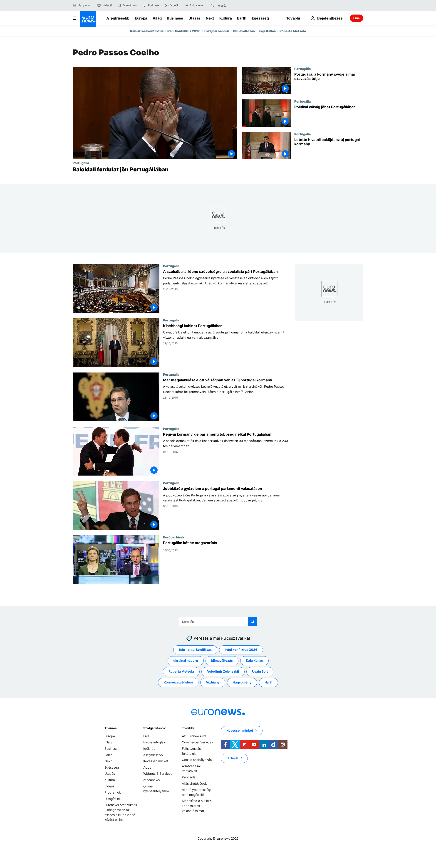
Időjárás (149, 748)
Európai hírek (173, 537)
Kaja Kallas (267, 31)
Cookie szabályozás (197, 760)
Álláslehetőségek (194, 783)
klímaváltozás (244, 31)
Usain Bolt (260, 671)
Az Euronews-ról (194, 736)
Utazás (194, 18)
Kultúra (225, 18)
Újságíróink (112, 799)
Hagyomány (242, 682)
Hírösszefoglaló (154, 742)
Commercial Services (197, 742)
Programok (112, 792)
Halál (268, 682)
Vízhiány (213, 682)
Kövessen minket (155, 761)
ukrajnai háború (216, 31)
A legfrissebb (117, 18)
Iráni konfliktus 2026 (184, 31)
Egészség (260, 18)
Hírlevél (232, 758)
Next (210, 18)
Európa (141, 18)
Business (175, 18)
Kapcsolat (189, 777)
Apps (147, 767)
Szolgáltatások (154, 728)
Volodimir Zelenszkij (223, 671)
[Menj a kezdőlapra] (88, 19)
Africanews (151, 780)
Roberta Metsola (293, 31)
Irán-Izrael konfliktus (147, 31)
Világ (157, 18)
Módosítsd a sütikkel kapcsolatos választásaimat (197, 805)
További (188, 728)
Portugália (81, 163)
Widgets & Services (157, 773)
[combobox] (235, 5)
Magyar (82, 5)
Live (356, 18)
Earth (241, 18)
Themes (110, 728)
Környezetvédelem (178, 682)
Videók (109, 786)
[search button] (212, 5)
